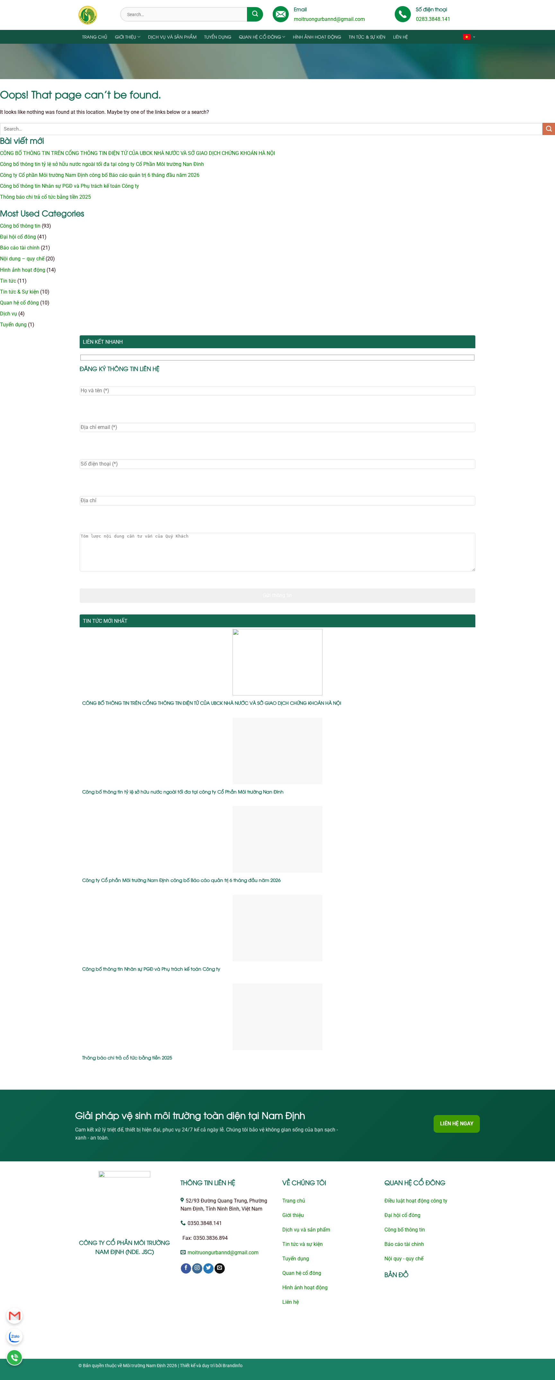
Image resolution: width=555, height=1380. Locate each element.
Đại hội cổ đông (18, 237)
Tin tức (8, 281)
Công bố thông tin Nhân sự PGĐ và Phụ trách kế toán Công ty (69, 186)
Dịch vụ (8, 314)
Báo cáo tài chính (20, 248)
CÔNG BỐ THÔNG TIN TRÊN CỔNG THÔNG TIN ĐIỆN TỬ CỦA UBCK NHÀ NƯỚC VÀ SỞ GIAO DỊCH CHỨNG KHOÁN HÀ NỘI (137, 153)
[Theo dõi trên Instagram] (197, 1268)
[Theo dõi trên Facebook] (186, 1268)
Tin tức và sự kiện (302, 1244)
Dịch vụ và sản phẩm (172, 37)
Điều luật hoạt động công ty (415, 1201)
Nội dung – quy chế (22, 259)
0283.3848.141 (433, 19)
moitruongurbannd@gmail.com (329, 19)
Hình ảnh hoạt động (317, 37)
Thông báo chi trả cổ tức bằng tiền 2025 (45, 197)
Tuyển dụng (217, 37)
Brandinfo (232, 1365)
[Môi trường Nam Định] (94, 15)
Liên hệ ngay (456, 1124)
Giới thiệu (125, 37)
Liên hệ (400, 37)
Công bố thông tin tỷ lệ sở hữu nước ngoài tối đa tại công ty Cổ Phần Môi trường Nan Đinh (102, 164)
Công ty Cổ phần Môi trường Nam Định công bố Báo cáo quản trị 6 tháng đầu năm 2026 (99, 175)
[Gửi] (255, 14)
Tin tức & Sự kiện (367, 37)
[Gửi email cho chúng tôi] (220, 1268)
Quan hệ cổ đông (260, 37)
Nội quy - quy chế (403, 1259)
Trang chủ (94, 37)
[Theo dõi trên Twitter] (208, 1268)
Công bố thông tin (20, 226)
